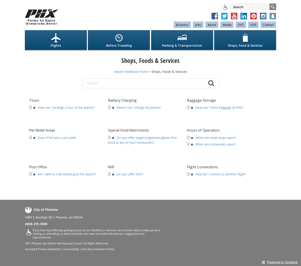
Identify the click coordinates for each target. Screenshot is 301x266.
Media (227, 25)
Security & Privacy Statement (42, 249)
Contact (268, 25)
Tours (34, 100)
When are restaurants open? (215, 144)
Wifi (111, 167)
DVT (241, 25)
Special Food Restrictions (128, 130)
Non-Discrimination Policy (98, 249)
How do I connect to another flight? (220, 174)
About (212, 25)
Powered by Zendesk (282, 262)
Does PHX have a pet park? (57, 138)
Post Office (38, 167)
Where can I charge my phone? (139, 107)
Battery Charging (122, 100)
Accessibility (71, 249)
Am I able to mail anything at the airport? (67, 174)
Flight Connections (202, 167)
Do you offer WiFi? (130, 174)
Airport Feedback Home (131, 72)
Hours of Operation (203, 130)
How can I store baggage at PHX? (219, 107)
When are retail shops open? (215, 138)
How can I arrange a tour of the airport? (66, 107)
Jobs (198, 25)
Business (182, 25)
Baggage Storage (201, 100)
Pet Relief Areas (42, 130)
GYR (253, 25)
